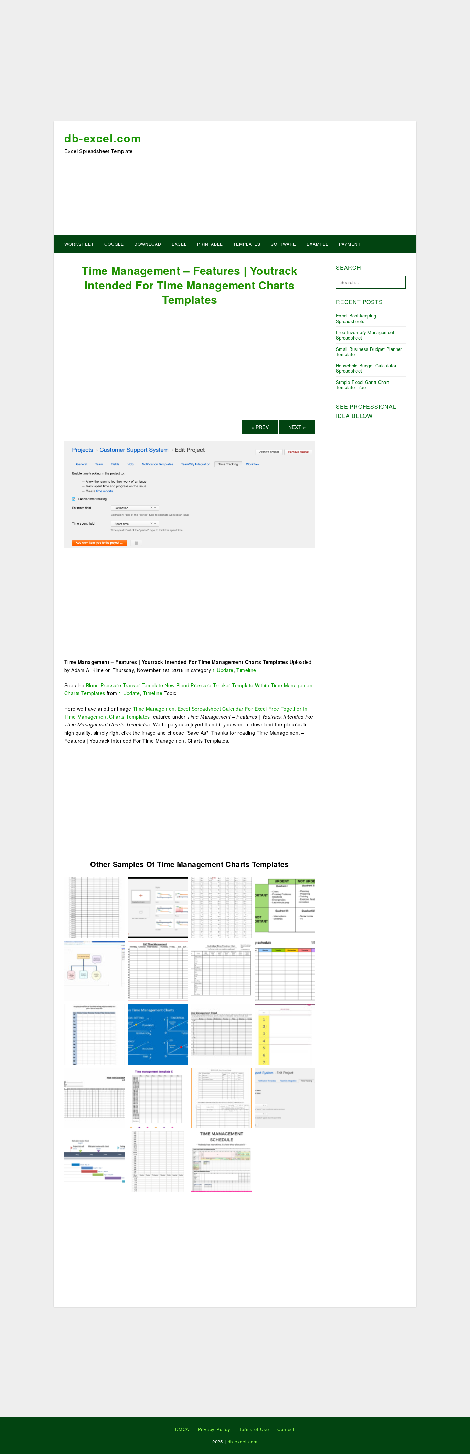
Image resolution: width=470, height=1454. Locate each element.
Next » (297, 426)
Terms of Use (254, 1429)
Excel (179, 244)
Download (147, 244)
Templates (246, 244)
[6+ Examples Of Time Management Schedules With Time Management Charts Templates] (94, 1033)
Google (114, 244)
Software (283, 244)
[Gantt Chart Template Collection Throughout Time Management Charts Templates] (158, 906)
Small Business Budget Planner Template (369, 352)
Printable (210, 244)
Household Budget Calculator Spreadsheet (366, 368)
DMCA (182, 1429)
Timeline (246, 670)
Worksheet (79, 244)
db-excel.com (102, 138)
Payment (350, 244)
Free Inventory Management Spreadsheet (365, 335)
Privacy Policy (214, 1429)
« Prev (260, 426)
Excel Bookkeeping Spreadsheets (356, 318)
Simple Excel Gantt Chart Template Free (362, 385)
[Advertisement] (235, 63)
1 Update (222, 670)
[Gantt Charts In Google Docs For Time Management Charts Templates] (94, 1160)
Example (318, 244)
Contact (286, 1429)
